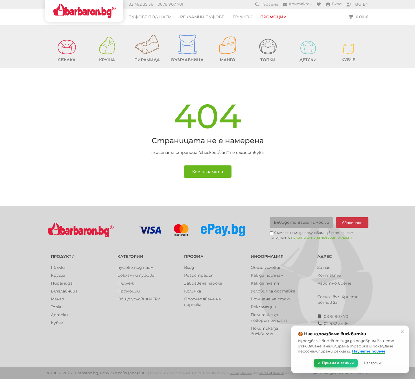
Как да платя (265, 283)
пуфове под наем (150, 16)
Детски (59, 314)
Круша (58, 275)
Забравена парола (203, 283)
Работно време (334, 283)
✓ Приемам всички (336, 363)
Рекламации (263, 306)
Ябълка (58, 267)
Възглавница (64, 291)
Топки (57, 306)
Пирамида (62, 283)
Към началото (207, 171)
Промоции (273, 16)
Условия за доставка (273, 291)
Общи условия (266, 267)
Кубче (57, 322)
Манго (57, 299)
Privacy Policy (241, 373)
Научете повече (368, 351)
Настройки (373, 363)
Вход (189, 267)
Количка (192, 291)
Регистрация (198, 275)
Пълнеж (242, 16)
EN (365, 4)
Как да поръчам (267, 275)
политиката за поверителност (321, 237)
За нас (323, 267)
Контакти (329, 275)
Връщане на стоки (271, 299)
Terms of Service (271, 373)
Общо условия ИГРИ (139, 299)
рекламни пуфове (202, 16)
